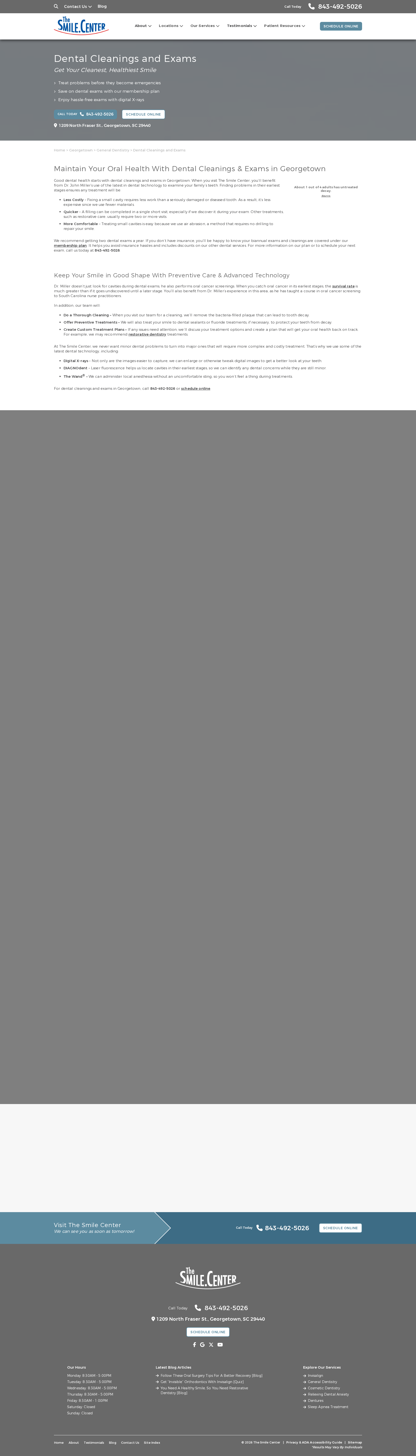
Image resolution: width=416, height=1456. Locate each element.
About (141, 25)
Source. (326, 195)
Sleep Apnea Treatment (328, 1407)
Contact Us (75, 6)
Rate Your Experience (206, 1106)
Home (59, 150)
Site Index (152, 1443)
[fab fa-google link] (202, 1345)
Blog (102, 6)
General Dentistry (113, 150)
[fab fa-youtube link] (220, 1345)
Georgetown (81, 150)
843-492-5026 (107, 250)
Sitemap (355, 1442)
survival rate (343, 286)
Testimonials (239, 25)
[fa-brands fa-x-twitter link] (211, 1345)
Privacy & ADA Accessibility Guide (314, 1442)
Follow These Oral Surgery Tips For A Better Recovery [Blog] (211, 1375)
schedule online (195, 388)
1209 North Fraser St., (104, 125)
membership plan (70, 245)
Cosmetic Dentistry (324, 1388)
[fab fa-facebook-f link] (194, 1345)
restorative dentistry (147, 334)
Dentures (315, 1400)
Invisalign (315, 1375)
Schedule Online (341, 26)
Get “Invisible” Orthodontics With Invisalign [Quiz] (202, 1382)
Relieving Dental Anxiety (328, 1394)
